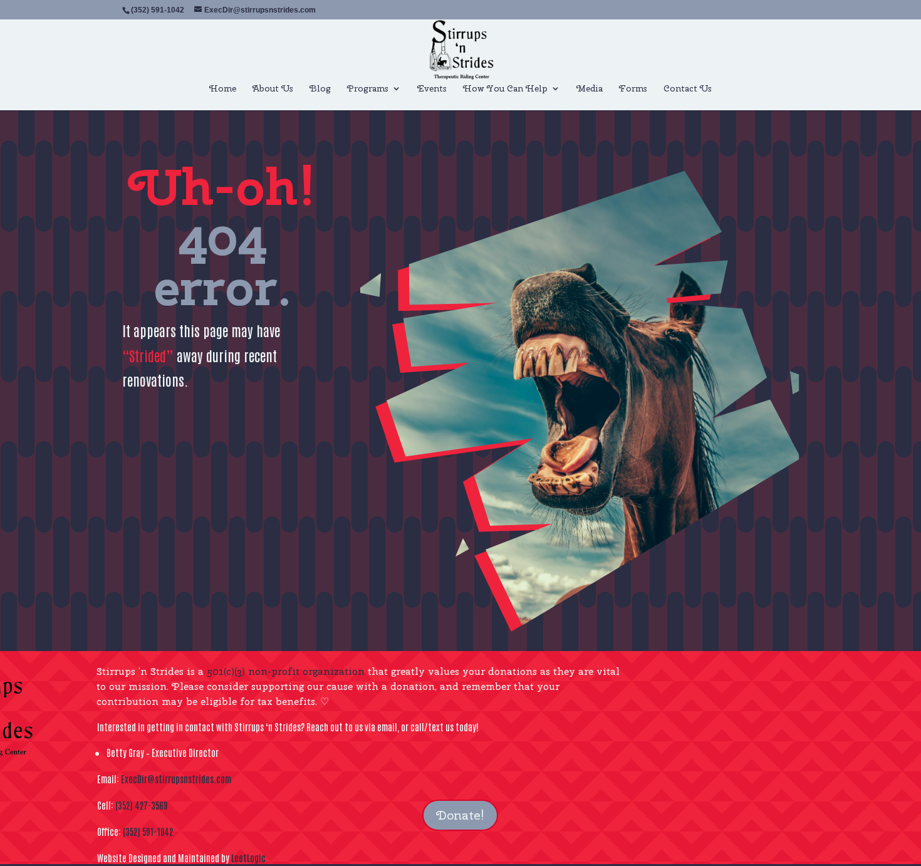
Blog (320, 89)
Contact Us (687, 89)
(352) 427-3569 (141, 805)
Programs (367, 89)
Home (222, 89)
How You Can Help (505, 89)
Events (432, 89)
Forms (633, 89)
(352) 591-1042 (148, 831)
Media (589, 89)
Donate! (460, 814)
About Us (272, 89)
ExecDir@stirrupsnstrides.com (176, 779)
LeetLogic (248, 857)
